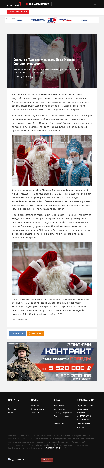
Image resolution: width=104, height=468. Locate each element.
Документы (59, 423)
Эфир (10, 412)
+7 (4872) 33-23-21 (53, 448)
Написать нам (83, 409)
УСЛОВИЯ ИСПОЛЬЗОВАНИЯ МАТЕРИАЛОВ (85, 416)
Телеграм (35, 412)
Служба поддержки (85, 405)
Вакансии (58, 416)
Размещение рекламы (63, 412)
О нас (10, 405)
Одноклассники (37, 409)
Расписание (13, 409)
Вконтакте (35, 405)
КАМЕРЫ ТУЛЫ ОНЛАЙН (18, 12)
